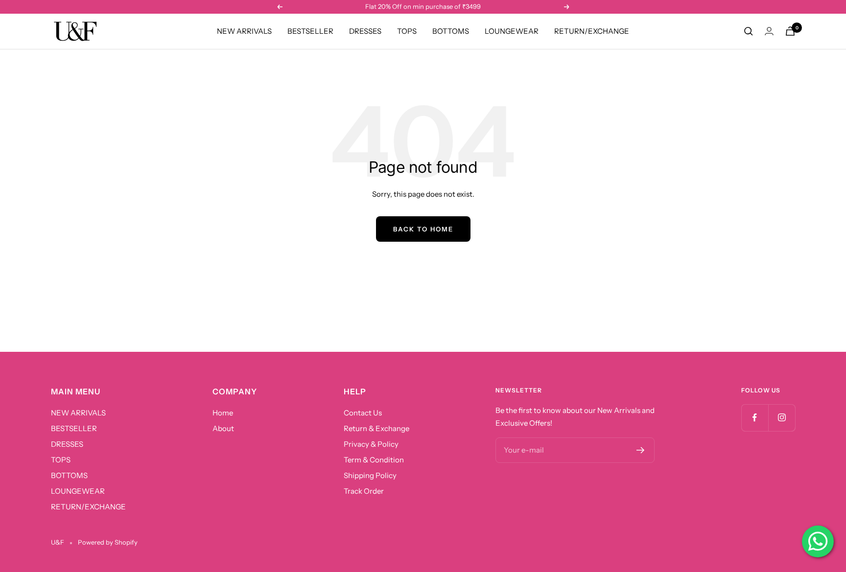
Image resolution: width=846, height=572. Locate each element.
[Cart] (790, 31)
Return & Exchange (376, 428)
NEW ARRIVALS (244, 31)
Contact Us (363, 412)
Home (222, 412)
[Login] (769, 31)
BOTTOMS (450, 31)
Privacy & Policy (371, 444)
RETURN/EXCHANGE (591, 31)
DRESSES (365, 31)
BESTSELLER (310, 31)
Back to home (423, 229)
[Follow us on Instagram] (781, 417)
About (223, 428)
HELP (355, 391)
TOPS (407, 31)
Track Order (364, 491)
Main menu (75, 391)
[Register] (640, 450)
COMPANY (234, 391)
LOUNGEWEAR (512, 31)
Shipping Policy (370, 475)
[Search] (748, 31)
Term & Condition (374, 459)
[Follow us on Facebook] (754, 417)
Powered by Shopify (108, 542)
